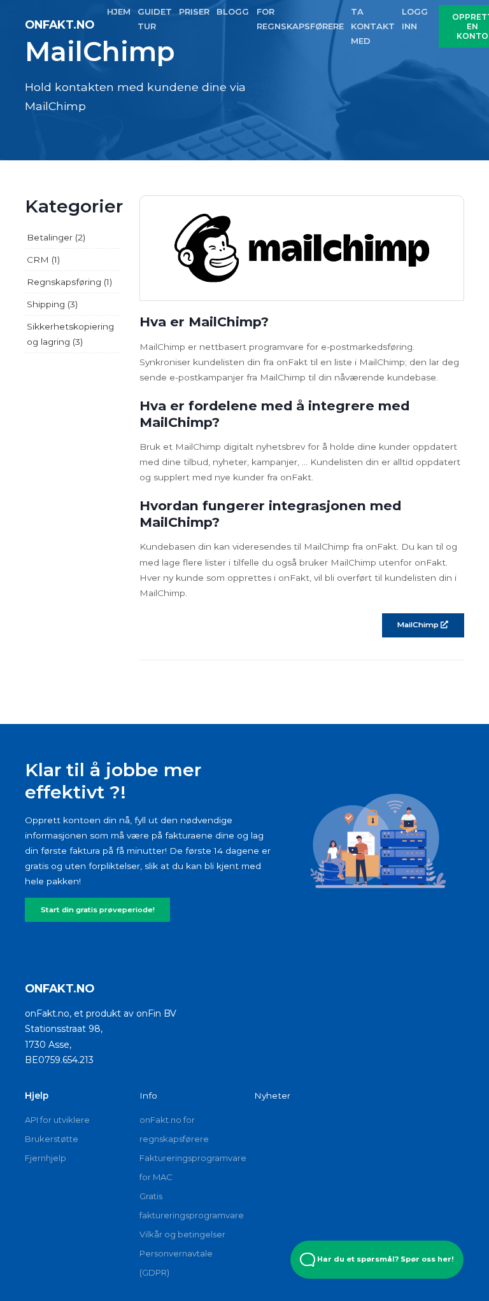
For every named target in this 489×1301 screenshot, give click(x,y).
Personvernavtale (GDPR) (176, 1262)
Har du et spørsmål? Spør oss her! (384, 1259)
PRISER (194, 11)
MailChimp (419, 624)
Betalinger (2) (56, 237)
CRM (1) (43, 259)
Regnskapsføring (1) (69, 282)
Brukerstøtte (51, 1139)
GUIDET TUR (155, 18)
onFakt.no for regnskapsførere (174, 1129)
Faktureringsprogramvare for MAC (187, 1167)
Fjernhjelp (45, 1158)
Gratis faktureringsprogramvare (187, 1205)
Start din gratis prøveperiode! (98, 909)
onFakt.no (59, 24)
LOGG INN (415, 18)
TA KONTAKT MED (373, 26)
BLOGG (232, 11)
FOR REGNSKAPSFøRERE (300, 18)
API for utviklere (57, 1120)
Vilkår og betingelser (182, 1234)
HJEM (119, 11)
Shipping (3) (52, 304)
